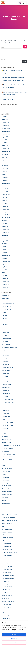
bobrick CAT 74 (5, 324)
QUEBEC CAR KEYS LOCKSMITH (9, 520)
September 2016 (6, 261)
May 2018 (4, 220)
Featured (4, 407)
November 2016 (6, 255)
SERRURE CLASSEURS (7, 549)
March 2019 (5, 206)
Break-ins (4, 330)
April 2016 (4, 275)
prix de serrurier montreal (8, 517)
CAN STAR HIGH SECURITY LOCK (9, 347)
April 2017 (4, 246)
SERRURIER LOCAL (6, 561)
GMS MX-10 (5, 431)
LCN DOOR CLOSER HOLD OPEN (9, 454)
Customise (14, 638)
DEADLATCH (5, 376)
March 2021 (5, 180)
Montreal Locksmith (7, 488)
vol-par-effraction (6, 607)
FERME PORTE (5, 410)
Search (3, 59)
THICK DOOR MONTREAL (8, 587)
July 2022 (4, 171)
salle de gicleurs (6, 540)
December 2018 (6, 215)
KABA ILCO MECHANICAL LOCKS (9, 448)
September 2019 (6, 194)
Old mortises (5, 509)
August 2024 (5, 157)
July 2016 (4, 267)
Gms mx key (5, 428)
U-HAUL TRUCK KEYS (7, 595)
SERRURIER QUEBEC (7, 566)
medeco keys (5, 483)
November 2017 (6, 235)
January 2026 (5, 125)
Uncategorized (5, 598)
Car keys (4, 350)
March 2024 (5, 165)
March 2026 (5, 119)
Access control (5, 298)
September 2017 (6, 238)
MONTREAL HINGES (6, 485)
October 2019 (5, 191)
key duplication (5, 451)
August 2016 (5, 264)
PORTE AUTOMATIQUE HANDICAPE (10, 514)
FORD (3, 419)
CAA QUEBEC (5, 341)
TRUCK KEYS (5, 592)
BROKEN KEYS (5, 332)
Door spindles (5, 382)
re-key (3, 526)
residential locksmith (7, 529)
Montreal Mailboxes (7, 494)
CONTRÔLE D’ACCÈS (6, 370)
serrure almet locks (6, 543)
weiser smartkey (6, 615)
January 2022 (5, 177)
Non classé (4, 500)
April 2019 (4, 203)
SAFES (3, 535)
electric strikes (5, 390)
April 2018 (4, 223)
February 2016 (5, 281)
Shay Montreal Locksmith (8, 575)
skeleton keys (5, 584)
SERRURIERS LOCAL (6, 572)
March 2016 (5, 278)
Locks (3, 462)
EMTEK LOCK (5, 396)
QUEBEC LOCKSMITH (7, 523)
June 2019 (4, 197)
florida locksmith (6, 416)
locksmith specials (6, 471)
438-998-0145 (5, 295)
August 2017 (5, 241)
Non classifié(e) (6, 503)
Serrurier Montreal (6, 563)
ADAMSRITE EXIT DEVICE (8, 301)
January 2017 (5, 252)
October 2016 (5, 258)
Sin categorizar (5, 581)
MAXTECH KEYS (5, 477)
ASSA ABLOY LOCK (6, 306)
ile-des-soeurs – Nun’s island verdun (11, 445)
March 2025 (5, 145)
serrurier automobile (7, 555)
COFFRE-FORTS (5, 364)
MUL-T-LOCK (5, 497)
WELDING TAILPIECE (6, 618)
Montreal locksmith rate (8, 99)
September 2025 (6, 134)
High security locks (6, 439)
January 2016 (5, 284)
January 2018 (5, 232)
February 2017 (5, 249)
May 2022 (4, 174)
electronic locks (6, 393)
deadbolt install (5, 373)
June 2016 (4, 269)
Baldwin (4, 312)
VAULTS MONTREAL (6, 604)
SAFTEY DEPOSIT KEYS (7, 537)
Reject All (14, 642)
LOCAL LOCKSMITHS (7, 457)
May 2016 (4, 272)
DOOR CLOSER (5, 379)
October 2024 (5, 154)
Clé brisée (4, 353)
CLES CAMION (5, 356)
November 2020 (6, 183)
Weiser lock (5, 610)
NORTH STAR (5, 506)
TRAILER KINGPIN (6, 589)
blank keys (4, 315)
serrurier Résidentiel (7, 569)
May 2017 (4, 243)
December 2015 (6, 287)
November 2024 (6, 151)
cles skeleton (5, 361)
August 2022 (5, 168)
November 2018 (6, 217)
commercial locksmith (7, 367)
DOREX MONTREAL (6, 384)
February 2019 (5, 209)
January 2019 (5, 212)
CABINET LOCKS (6, 344)
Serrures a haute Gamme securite (10, 552)
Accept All (14, 634)
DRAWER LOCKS (6, 387)
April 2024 (4, 163)
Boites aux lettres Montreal (8, 327)
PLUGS (3, 512)
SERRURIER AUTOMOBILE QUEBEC (10, 558)
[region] (14, 633)
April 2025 (4, 142)
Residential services (7, 532)
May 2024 (4, 160)
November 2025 (6, 131)
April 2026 (4, 116)
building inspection (6, 338)
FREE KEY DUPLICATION (7, 422)
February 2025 (5, 148)
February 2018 (5, 229)
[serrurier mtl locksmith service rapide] (3, 2)
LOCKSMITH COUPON (7, 468)
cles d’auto (4, 358)
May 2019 (4, 200)
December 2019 (6, 189)
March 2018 (5, 226)
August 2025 (5, 137)
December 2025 (6, 128)
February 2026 (5, 122)
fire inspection (5, 413)
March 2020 (5, 186)
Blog (3, 321)
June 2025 (4, 139)
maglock (4, 474)
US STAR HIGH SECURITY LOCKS (9, 601)
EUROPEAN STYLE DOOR (8, 399)
